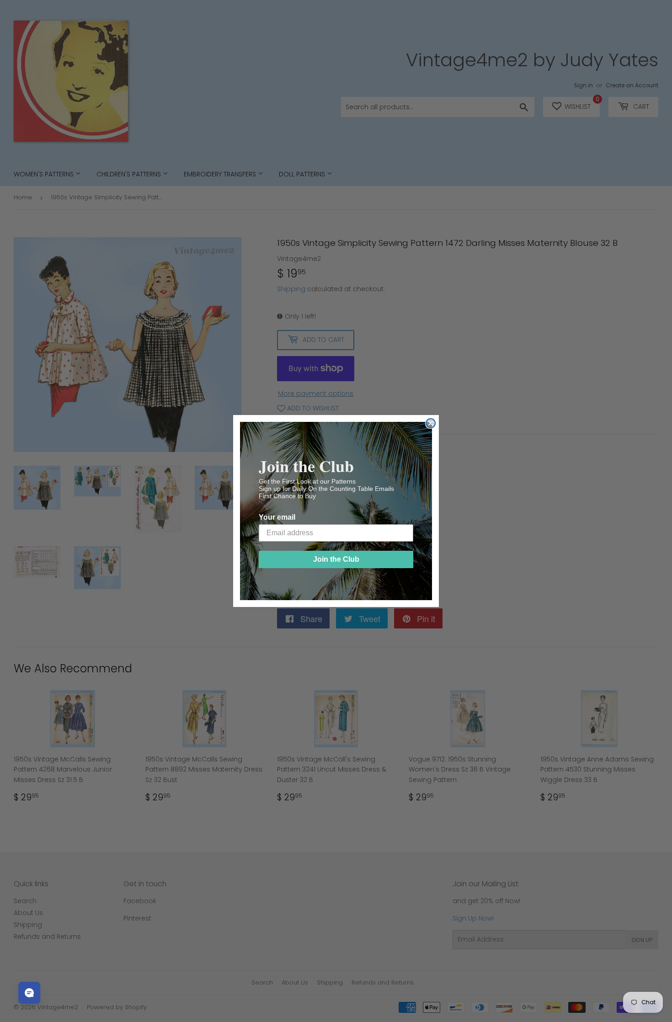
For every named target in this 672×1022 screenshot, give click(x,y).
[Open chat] (29, 993)
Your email (277, 517)
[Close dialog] (430, 423)
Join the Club (336, 559)
